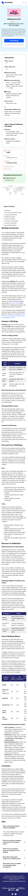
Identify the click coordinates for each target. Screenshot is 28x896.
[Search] (23, 2)
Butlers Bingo (15, 303)
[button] (14, 827)
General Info (7, 210)
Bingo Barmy (11, 317)
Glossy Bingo (17, 315)
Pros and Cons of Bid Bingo (11, 221)
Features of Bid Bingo (10, 218)
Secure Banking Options (10, 225)
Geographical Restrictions (11, 214)
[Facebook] (12, 894)
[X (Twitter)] (15, 894)
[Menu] (25, 2)
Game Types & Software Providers (13, 212)
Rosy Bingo (10, 315)
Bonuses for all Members (11, 223)
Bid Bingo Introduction (10, 216)
